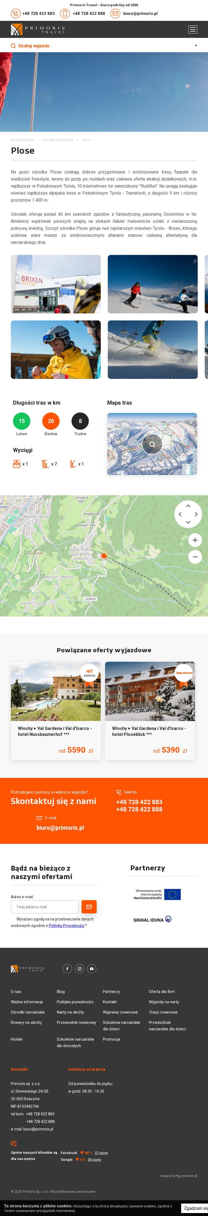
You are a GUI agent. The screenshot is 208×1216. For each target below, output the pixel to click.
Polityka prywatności (75, 1001)
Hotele (16, 1039)
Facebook (84, 1153)
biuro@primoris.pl (140, 13)
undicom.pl (188, 1176)
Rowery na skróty (26, 1022)
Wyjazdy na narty (164, 1001)
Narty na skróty (70, 1012)
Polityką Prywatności (66, 925)
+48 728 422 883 (38, 13)
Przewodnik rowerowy (76, 1022)
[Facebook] (67, 969)
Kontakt (110, 1001)
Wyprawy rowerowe (120, 1012)
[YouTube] (91, 969)
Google (81, 1160)
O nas (16, 991)
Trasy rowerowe (163, 1012)
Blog (61, 991)
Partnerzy (111, 991)
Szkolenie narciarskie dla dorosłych (75, 1042)
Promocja (111, 1039)
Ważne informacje (27, 1001)
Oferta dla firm (162, 991)
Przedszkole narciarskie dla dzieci (167, 1025)
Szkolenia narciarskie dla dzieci (121, 1025)
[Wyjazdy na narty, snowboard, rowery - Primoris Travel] (37, 29)
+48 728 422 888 (89, 13)
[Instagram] (79, 969)
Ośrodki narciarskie (28, 1012)
